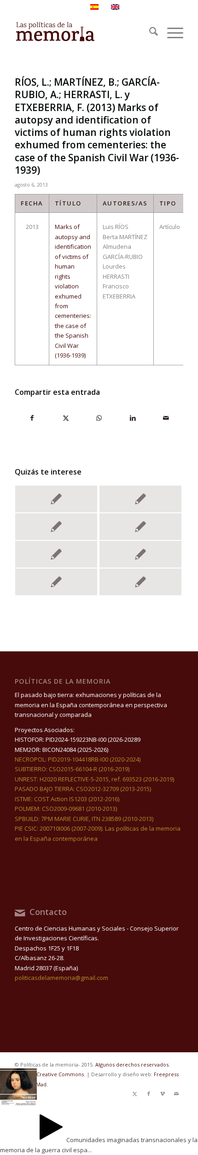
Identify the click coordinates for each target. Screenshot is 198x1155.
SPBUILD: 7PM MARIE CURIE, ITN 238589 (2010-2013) (84, 819)
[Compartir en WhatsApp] (99, 418)
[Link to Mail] (176, 1094)
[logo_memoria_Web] (82, 32)
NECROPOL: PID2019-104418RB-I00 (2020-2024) (77, 759)
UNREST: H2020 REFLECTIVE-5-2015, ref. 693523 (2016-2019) (94, 779)
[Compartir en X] (65, 418)
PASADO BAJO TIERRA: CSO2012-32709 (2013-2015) (83, 789)
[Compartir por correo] (166, 418)
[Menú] (170, 32)
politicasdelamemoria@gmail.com (61, 977)
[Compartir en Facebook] (32, 418)
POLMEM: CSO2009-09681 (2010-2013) (66, 808)
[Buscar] (149, 32)
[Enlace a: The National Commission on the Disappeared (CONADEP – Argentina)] (140, 499)
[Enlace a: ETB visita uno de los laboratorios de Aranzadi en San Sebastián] (56, 582)
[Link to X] (135, 1094)
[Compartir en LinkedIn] (132, 418)
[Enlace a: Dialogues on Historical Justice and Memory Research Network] (140, 526)
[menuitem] (149, 32)
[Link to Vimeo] (162, 1094)
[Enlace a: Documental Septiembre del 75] (56, 554)
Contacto (48, 911)
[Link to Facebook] (149, 1094)
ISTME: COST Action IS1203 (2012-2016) (67, 799)
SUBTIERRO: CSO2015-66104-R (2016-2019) (72, 769)
